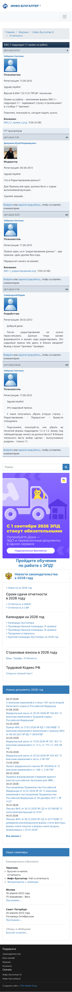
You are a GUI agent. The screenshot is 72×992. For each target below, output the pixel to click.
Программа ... (14, 900)
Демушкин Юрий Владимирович (20, 143)
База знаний (9, 958)
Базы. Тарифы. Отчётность (21, 658)
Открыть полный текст (19, 673)
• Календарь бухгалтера (20, 622)
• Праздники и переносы (20, 633)
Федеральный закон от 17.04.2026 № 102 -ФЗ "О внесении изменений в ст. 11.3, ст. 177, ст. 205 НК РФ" (34, 745)
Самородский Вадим (14, 295)
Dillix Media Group (28, 985)
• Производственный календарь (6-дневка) (31, 629)
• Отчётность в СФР (17, 607)
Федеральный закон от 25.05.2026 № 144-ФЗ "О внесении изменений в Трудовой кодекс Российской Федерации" (34, 717)
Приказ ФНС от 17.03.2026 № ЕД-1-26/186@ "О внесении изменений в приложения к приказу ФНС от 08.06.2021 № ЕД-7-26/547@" (35, 731)
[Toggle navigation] (64, 16)
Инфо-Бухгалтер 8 (43, 32)
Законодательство (12, 954)
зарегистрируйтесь (29, 204)
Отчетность (16, 35)
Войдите (8, 204)
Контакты (7, 966)
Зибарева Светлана (14, 56)
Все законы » (13, 835)
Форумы (23, 32)
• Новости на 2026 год (19, 587)
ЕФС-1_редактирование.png (20, 270)
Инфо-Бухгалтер (25, 6)
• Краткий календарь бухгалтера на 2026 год (32, 636)
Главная (10, 32)
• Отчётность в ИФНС (18, 604)
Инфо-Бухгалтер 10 (12, 974)
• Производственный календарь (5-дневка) (31, 626)
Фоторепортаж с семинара (22, 881)
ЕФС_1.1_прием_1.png (15, 122)
